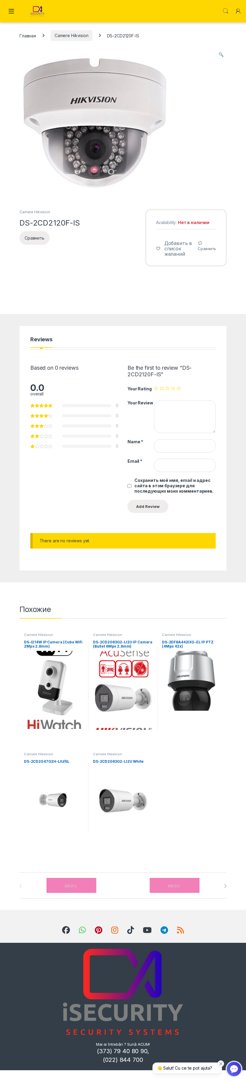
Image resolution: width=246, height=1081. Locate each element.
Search (225, 11)
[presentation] (225, 886)
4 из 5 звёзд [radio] (173, 388)
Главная (28, 35)
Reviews (41, 339)
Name (135, 441)
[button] (221, 54)
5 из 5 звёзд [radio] (179, 388)
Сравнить (207, 248)
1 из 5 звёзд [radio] (156, 388)
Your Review (140, 402)
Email (135, 461)
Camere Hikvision (71, 35)
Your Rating (140, 388)
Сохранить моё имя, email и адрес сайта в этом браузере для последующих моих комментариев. (174, 486)
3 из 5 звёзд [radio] (167, 388)
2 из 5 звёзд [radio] (162, 388)
